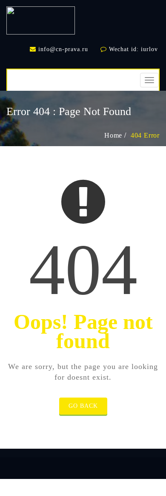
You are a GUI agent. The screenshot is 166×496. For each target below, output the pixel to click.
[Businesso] (40, 18)
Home (113, 135)
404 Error (145, 135)
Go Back (83, 406)
